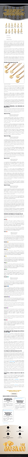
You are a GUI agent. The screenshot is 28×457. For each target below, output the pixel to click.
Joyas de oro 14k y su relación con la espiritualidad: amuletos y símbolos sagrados (8, 413)
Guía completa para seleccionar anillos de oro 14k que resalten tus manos (8, 399)
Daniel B (6, 401)
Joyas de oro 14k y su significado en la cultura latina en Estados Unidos (20, 401)
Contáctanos (14, 393)
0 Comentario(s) (8, 37)
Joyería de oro (8, 35)
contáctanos (16, 384)
